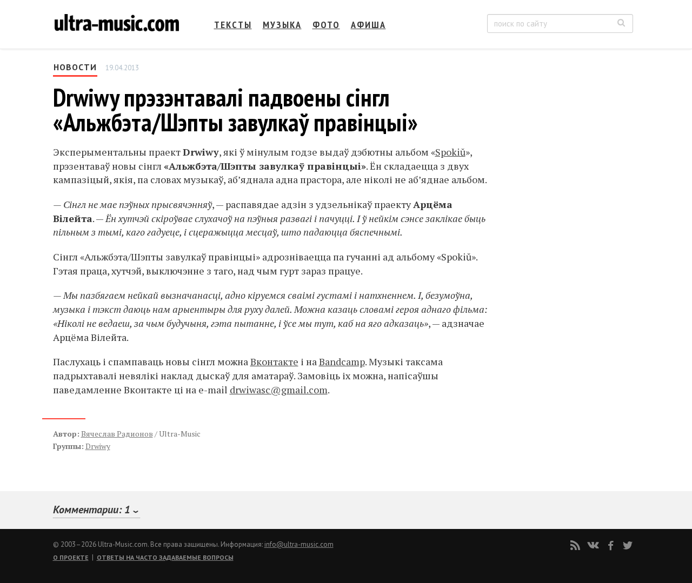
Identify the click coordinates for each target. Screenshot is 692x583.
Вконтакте (274, 361)
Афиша (368, 24)
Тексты (233, 24)
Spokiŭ (450, 151)
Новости (75, 67)
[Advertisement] (568, 168)
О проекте (71, 557)
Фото (326, 24)
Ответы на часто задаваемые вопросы (165, 557)
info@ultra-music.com (299, 544)
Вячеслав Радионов (117, 433)
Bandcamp (342, 361)
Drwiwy (97, 446)
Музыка (282, 24)
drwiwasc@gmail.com (279, 389)
